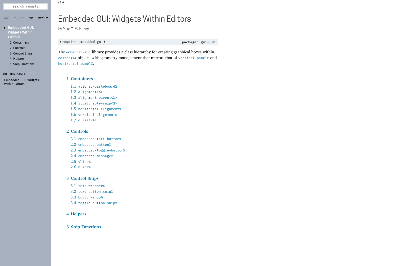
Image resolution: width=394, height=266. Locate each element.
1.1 (93, 86)
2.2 (90, 144)
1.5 (95, 108)
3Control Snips (82, 178)
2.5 (80, 161)
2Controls (77, 131)
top (6, 17)
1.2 (86, 91)
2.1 (95, 138)
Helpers (19, 58)
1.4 (93, 103)
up (31, 17)
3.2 (91, 191)
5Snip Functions (83, 226)
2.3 (97, 150)
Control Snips (23, 53)
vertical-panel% (193, 58)
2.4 (91, 155)
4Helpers (76, 213)
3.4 (93, 202)
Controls (19, 48)
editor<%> (67, 58)
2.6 (80, 166)
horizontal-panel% (75, 64)
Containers (21, 42)
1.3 (93, 97)
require (69, 42)
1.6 (93, 114)
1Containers (79, 78)
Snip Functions (24, 64)
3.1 (87, 185)
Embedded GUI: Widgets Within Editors (21, 32)
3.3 (86, 197)
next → (43, 17)
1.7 (83, 119)
